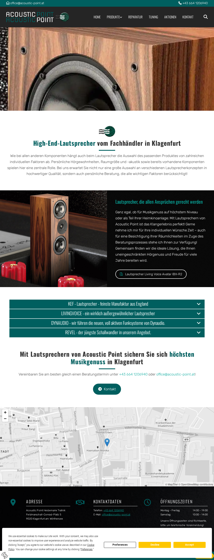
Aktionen (170, 16)
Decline (154, 544)
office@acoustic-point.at (27, 3)
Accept (189, 544)
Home (97, 16)
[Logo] (39, 17)
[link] (111, 17)
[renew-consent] (4, 555)
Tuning (153, 16)
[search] (206, 17)
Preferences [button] (87, 549)
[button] (151, 274)
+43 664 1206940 (195, 3)
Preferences (120, 544)
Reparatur (135, 16)
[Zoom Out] (5, 419)
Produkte (113, 16)
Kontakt (188, 16)
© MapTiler (171, 484)
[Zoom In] (5, 412)
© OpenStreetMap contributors (195, 484)
